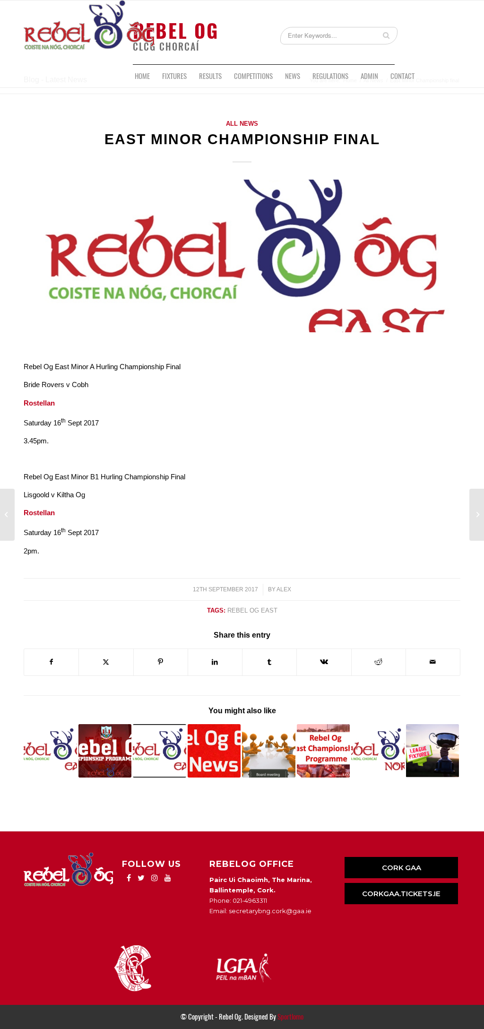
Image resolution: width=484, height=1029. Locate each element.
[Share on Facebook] (51, 662)
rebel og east (252, 610)
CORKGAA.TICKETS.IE (401, 893)
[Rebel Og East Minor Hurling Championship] (159, 751)
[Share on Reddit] (379, 662)
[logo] (89, 32)
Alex (284, 589)
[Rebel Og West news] (476, 515)
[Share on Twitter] (106, 662)
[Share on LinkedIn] (215, 662)
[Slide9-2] (242, 256)
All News (242, 123)
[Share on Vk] (324, 662)
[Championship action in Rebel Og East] (214, 751)
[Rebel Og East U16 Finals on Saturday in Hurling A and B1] (50, 751)
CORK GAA (401, 867)
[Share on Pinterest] (161, 662)
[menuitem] (142, 76)
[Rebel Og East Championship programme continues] (105, 751)
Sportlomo (290, 1016)
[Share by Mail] (433, 662)
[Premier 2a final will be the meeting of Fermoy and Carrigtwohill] (7, 515)
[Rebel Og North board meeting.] (378, 751)
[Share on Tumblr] (269, 662)
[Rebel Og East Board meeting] (268, 751)
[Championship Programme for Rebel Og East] (323, 751)
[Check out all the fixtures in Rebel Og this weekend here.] (432, 751)
